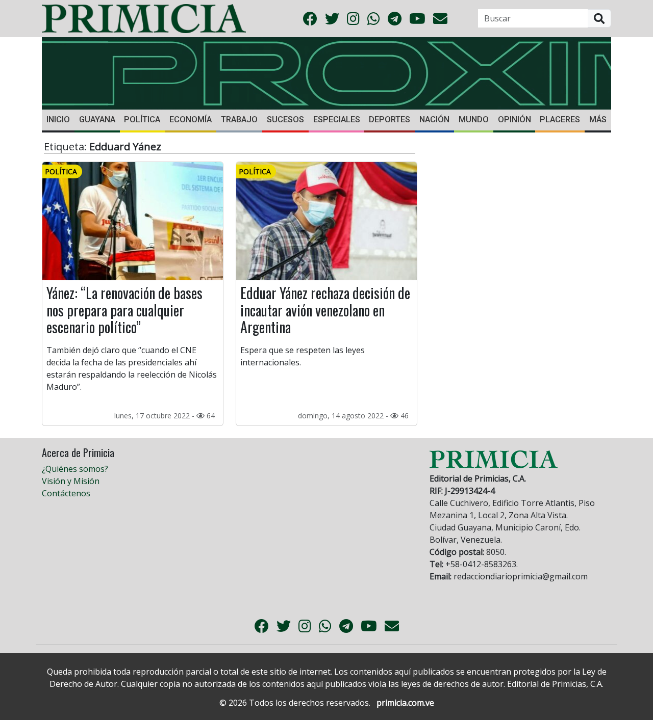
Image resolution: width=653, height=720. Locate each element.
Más (598, 119)
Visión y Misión (70, 481)
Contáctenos (66, 493)
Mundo (474, 119)
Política (142, 119)
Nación (434, 119)
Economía (190, 119)
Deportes (389, 119)
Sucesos (285, 119)
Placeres (560, 119)
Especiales (336, 119)
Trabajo (239, 119)
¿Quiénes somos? (75, 468)
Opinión (514, 119)
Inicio (58, 119)
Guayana (97, 119)
